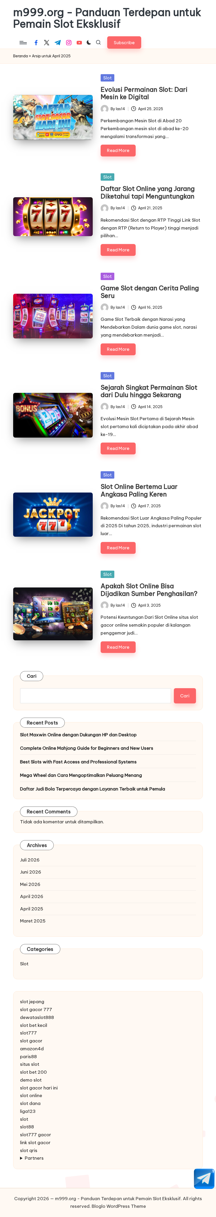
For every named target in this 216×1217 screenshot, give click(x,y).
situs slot (29, 1064)
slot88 (27, 1127)
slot (24, 1119)
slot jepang (32, 1002)
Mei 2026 (30, 884)
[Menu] (22, 42)
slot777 (28, 1033)
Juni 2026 (30, 872)
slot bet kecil (33, 1025)
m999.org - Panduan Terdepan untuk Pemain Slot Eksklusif (107, 18)
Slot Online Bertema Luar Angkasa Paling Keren (139, 490)
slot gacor (31, 1041)
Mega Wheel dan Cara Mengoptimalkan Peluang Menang (81, 775)
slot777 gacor (35, 1135)
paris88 (28, 1056)
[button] (124, 42)
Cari (31, 676)
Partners (34, 1158)
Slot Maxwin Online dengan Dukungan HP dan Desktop (78, 735)
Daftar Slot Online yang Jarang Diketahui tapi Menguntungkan (148, 192)
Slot (107, 77)
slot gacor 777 (36, 1009)
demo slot (31, 1080)
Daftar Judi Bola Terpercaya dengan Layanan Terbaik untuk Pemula (92, 789)
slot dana (30, 1103)
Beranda (20, 56)
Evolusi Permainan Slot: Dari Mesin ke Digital (144, 93)
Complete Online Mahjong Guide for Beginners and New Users (86, 748)
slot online (31, 1095)
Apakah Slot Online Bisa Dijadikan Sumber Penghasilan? (149, 589)
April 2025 (31, 909)
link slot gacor (35, 1142)
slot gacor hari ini (39, 1088)
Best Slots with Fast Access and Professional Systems (78, 762)
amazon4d (32, 1049)
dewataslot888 (37, 1017)
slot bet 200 (33, 1072)
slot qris (28, 1150)
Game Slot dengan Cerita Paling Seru (150, 292)
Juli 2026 (30, 860)
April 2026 (31, 896)
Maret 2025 (33, 921)
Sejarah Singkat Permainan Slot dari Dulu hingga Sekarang (149, 391)
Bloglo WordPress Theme (119, 1206)
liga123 (28, 1111)
